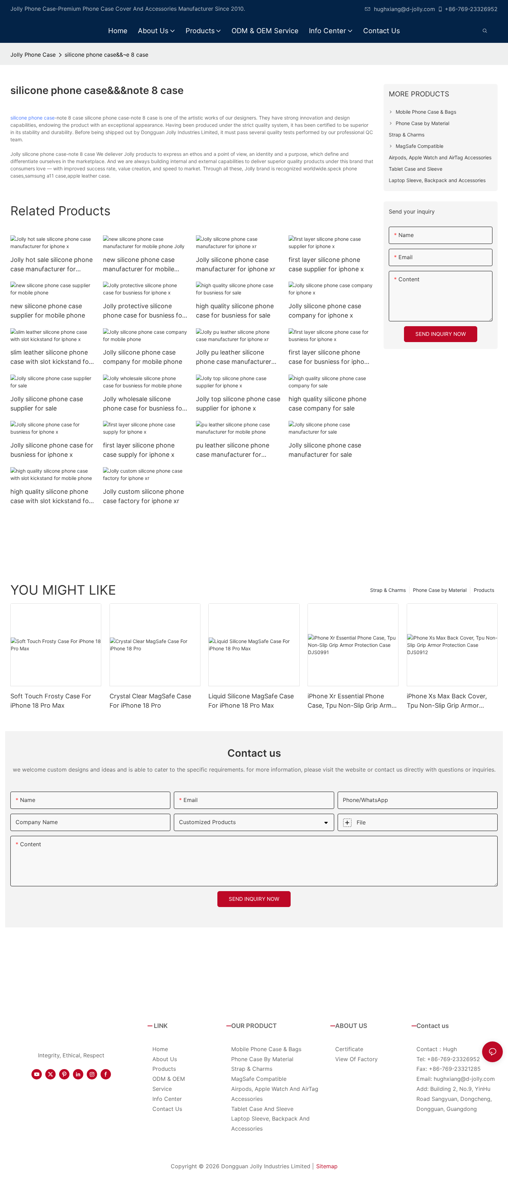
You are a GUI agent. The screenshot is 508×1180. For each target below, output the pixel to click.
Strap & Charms (388, 590)
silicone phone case (32, 118)
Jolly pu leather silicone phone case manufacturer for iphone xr (233, 357)
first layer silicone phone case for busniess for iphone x (330, 357)
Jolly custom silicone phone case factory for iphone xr (143, 496)
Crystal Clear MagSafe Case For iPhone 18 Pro (150, 700)
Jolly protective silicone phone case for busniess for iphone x (144, 311)
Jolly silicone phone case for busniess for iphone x (51, 450)
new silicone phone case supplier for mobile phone (47, 310)
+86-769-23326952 (471, 9)
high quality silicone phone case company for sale (327, 403)
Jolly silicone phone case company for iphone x (325, 310)
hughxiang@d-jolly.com (404, 9)
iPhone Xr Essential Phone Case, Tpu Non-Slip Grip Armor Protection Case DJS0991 (353, 701)
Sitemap (327, 1166)
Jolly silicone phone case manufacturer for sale (325, 450)
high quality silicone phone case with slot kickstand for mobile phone (50, 497)
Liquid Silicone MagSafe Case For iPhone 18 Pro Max (251, 700)
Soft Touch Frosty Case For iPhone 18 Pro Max (50, 700)
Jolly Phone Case (33, 54)
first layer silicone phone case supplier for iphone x (326, 264)
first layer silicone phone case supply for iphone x (139, 450)
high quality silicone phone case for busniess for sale (235, 310)
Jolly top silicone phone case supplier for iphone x (238, 403)
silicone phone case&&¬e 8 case (106, 54)
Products (484, 590)
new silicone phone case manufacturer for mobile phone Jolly (139, 265)
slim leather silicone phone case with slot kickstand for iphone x (50, 357)
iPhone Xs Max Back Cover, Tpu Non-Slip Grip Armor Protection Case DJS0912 (447, 701)
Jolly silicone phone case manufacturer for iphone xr (235, 264)
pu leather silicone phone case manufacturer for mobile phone (232, 450)
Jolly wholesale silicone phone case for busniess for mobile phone (144, 404)
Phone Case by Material (440, 590)
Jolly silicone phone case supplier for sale (46, 403)
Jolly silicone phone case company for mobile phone (142, 357)
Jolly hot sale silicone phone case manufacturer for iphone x (51, 265)
